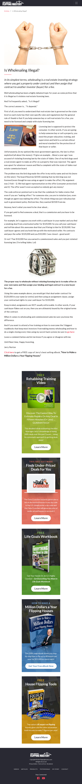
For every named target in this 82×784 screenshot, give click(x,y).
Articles (6, 11)
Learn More (41, 447)
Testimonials (45, 769)
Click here (9, 352)
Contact (65, 769)
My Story (55, 769)
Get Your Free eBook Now (41, 666)
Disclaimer (50, 764)
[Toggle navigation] (76, 3)
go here (70, 332)
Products (33, 769)
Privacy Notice (33, 764)
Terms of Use (42, 764)
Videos (16, 769)
